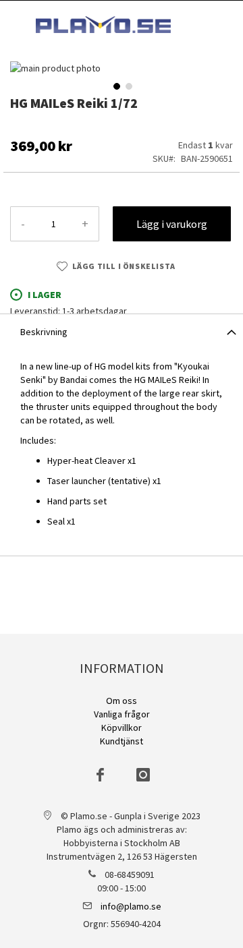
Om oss (121, 700)
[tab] (121, 331)
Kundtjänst (121, 741)
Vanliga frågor (122, 714)
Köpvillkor (121, 727)
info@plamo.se (131, 906)
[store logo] (103, 24)
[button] (115, 85)
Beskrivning (44, 332)
